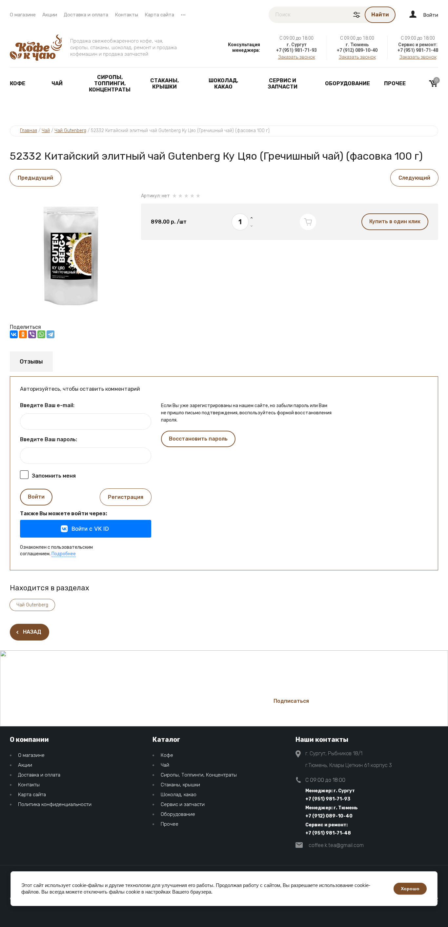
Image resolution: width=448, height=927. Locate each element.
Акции (49, 15)
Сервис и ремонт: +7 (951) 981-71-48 (328, 829)
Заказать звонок (296, 57)
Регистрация (125, 497)
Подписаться (291, 701)
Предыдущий (35, 178)
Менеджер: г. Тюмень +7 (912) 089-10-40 (331, 812)
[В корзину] (308, 222)
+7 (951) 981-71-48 (417, 50)
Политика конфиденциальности (55, 804)
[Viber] (32, 334)
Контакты (126, 15)
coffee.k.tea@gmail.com (336, 845)
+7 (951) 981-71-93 (296, 50)
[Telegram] (50, 334)
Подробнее (63, 554)
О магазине (23, 15)
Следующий (414, 178)
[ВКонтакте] (14, 334)
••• (183, 15)
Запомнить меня (54, 476)
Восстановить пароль (198, 439)
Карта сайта (159, 15)
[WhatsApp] (41, 334)
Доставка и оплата (86, 15)
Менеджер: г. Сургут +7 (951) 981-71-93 (330, 795)
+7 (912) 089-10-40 (357, 50)
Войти (36, 497)
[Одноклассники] (23, 334)
